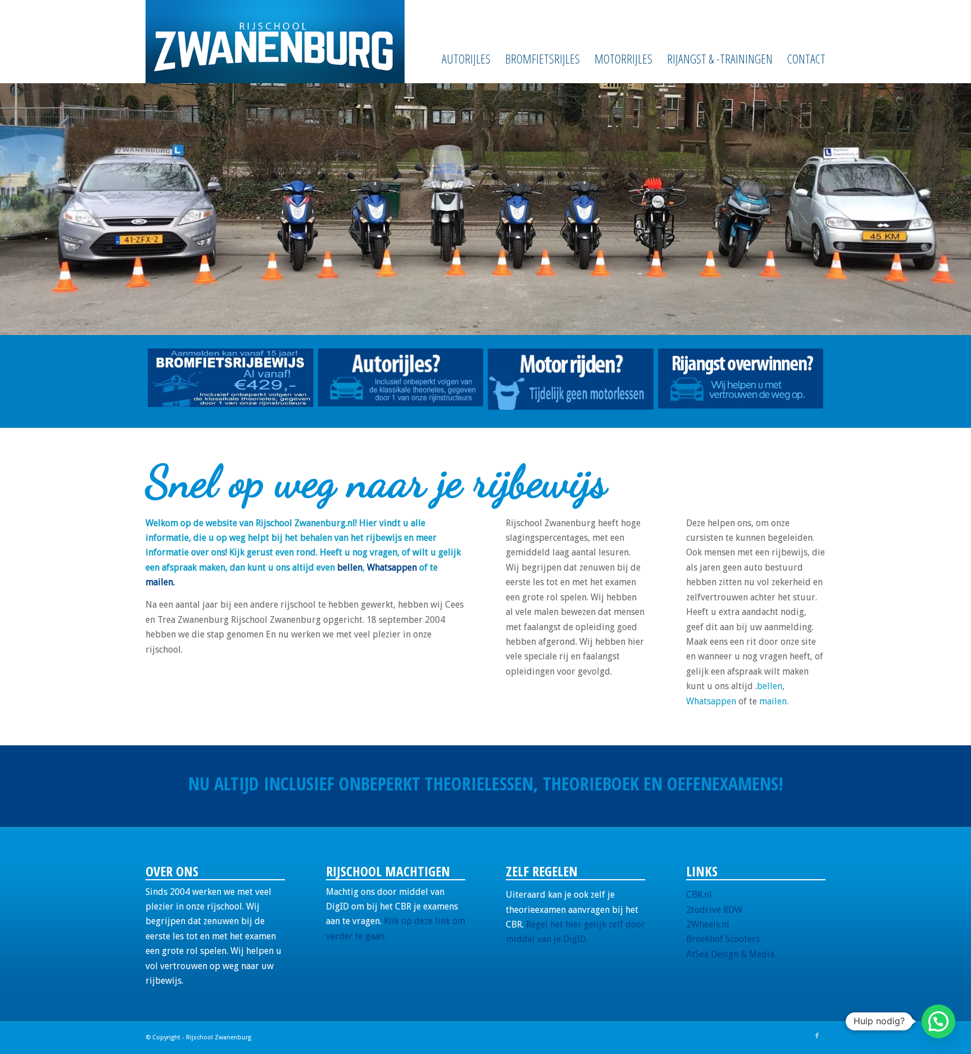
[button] (938, 1021)
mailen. (160, 582)
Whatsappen (392, 567)
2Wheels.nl (707, 924)
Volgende (946, 209)
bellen (349, 567)
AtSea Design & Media (730, 954)
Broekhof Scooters (723, 939)
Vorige (25, 209)
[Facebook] (817, 1036)
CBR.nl (699, 894)
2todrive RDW (714, 909)
